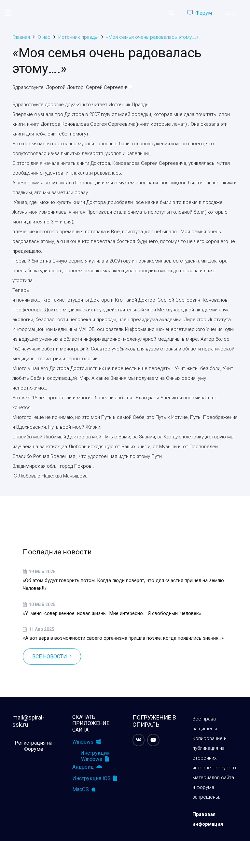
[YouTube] (153, 740)
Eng (231, 13)
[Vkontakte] (138, 740)
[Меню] (8, 13)
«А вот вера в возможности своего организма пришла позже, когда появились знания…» (123, 638)
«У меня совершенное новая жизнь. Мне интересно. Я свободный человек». (112, 613)
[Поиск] (171, 13)
